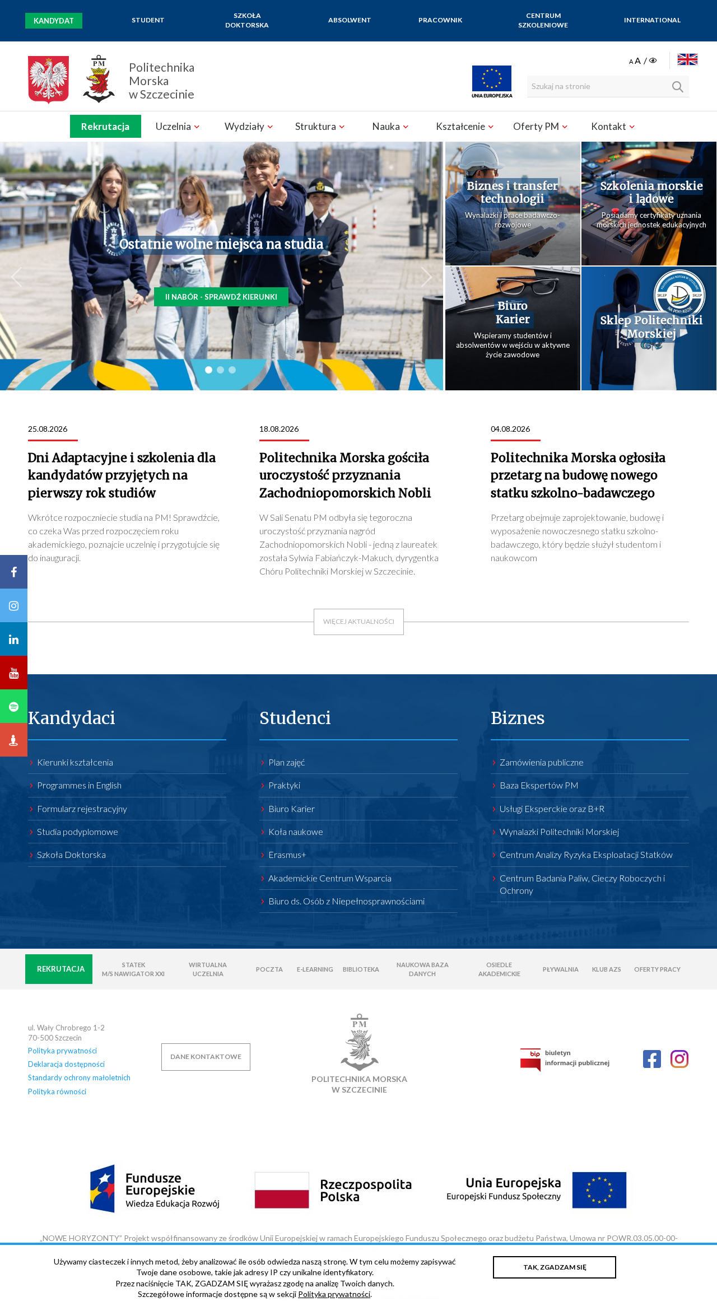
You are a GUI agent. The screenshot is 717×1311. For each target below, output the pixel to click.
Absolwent (349, 20)
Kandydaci (71, 718)
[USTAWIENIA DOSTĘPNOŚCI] (644, 61)
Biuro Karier (513, 313)
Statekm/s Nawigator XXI (133, 969)
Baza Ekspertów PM (539, 785)
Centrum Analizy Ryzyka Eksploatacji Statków (586, 854)
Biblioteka (361, 969)
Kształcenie (461, 126)
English (687, 59)
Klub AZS (606, 969)
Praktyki (284, 785)
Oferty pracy (657, 969)
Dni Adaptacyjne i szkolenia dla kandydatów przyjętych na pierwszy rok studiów (122, 475)
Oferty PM (537, 126)
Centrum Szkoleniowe (543, 20)
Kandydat (54, 20)
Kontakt (609, 126)
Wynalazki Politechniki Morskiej (559, 831)
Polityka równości (57, 1091)
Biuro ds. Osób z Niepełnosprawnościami (346, 900)
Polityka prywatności (62, 1050)
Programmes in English (79, 785)
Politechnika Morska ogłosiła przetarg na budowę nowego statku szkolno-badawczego (578, 475)
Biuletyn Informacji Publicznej (564, 1059)
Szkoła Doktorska (247, 20)
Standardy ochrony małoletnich (79, 1077)
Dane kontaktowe (205, 1056)
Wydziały (245, 126)
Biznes (518, 718)
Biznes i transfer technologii (512, 193)
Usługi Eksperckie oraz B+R (552, 808)
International (652, 20)
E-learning (315, 969)
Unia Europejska (492, 81)
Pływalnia (561, 969)
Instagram (679, 1059)
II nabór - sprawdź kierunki (221, 296)
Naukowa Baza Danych (423, 969)
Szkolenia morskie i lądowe (651, 193)
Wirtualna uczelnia (208, 969)
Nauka (387, 126)
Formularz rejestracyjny (82, 808)
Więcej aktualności (358, 621)
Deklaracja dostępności (66, 1064)
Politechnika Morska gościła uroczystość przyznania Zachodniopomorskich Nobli (345, 475)
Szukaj (678, 87)
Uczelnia (174, 126)
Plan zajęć (286, 762)
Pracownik (440, 20)
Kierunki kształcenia (75, 762)
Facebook (652, 1059)
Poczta (269, 969)
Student (148, 20)
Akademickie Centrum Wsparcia (330, 878)
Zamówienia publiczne (542, 762)
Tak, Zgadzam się (554, 1267)
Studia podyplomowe (77, 831)
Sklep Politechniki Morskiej (651, 327)
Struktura (316, 126)
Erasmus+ (287, 854)
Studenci (295, 718)
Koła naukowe (295, 831)
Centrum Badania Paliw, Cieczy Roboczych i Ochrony (582, 884)
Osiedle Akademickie (499, 969)
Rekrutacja (105, 126)
